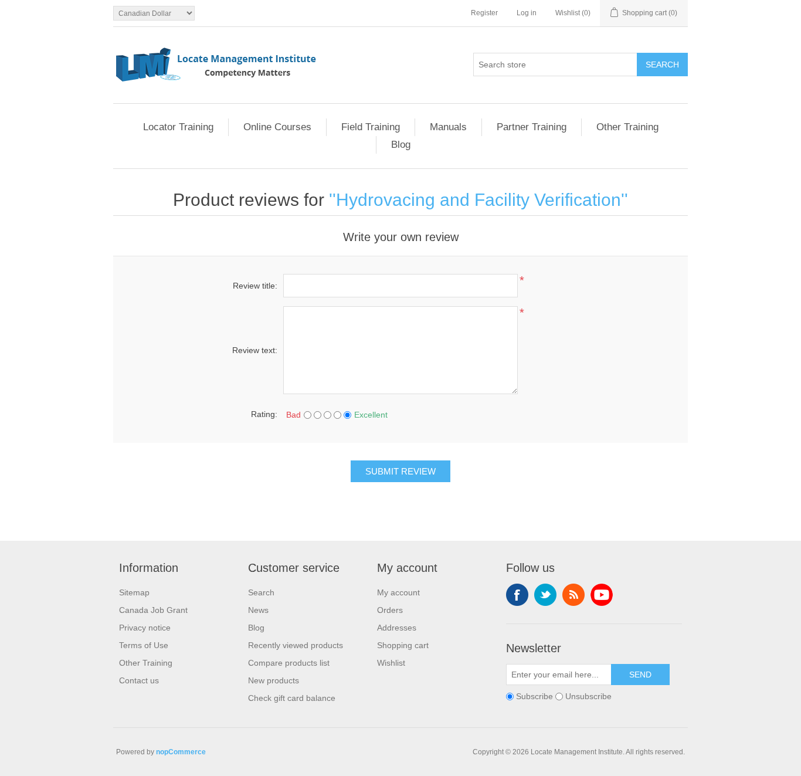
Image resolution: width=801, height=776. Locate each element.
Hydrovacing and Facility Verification (478, 199)
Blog (400, 144)
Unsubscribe (588, 696)
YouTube (601, 595)
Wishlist (391, 662)
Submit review (400, 471)
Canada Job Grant (153, 610)
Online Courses (277, 127)
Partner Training (531, 127)
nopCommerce (181, 752)
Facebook (517, 595)
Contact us (139, 680)
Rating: (264, 414)
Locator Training (178, 127)
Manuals (448, 127)
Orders (390, 610)
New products (273, 680)
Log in (527, 13)
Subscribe (534, 696)
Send (640, 674)
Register (484, 13)
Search (662, 64)
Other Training (627, 127)
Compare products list (289, 662)
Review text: (254, 350)
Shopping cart (403, 645)
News (258, 610)
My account (398, 592)
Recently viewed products (295, 645)
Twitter (545, 595)
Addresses (396, 627)
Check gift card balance (291, 698)
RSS (573, 595)
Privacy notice (145, 627)
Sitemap (134, 592)
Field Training (370, 127)
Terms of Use (143, 645)
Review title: (255, 285)
